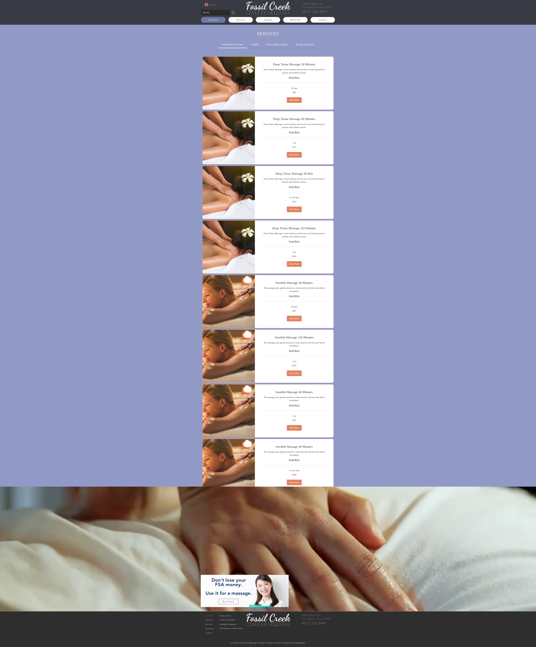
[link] (232, 44)
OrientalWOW (299, 643)
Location (208, 633)
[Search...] (233, 12)
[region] (245, 591)
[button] (294, 100)
